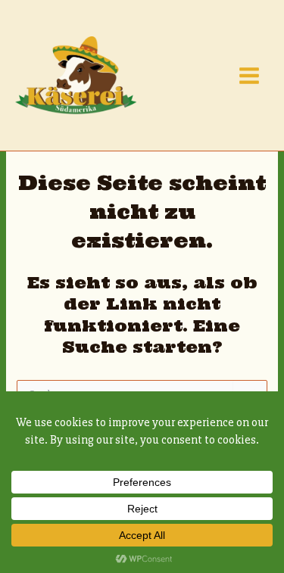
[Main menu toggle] (249, 75)
